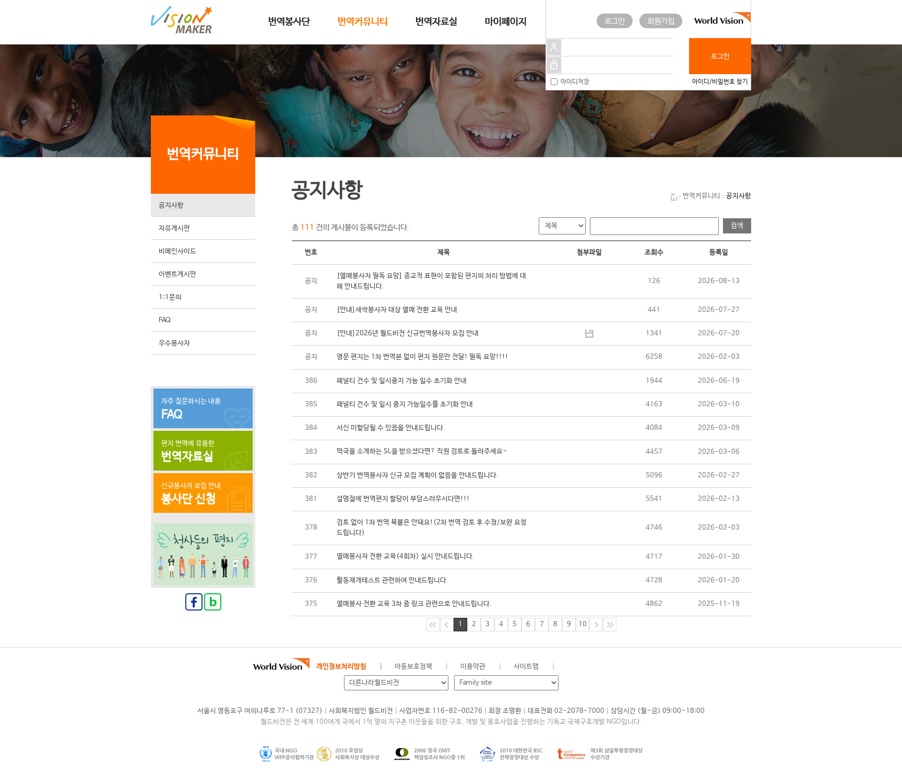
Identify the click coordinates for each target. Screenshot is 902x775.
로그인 (614, 21)
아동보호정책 (413, 667)
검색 (737, 226)
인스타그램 (644, 667)
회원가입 (660, 21)
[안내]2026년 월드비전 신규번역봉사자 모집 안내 (408, 333)
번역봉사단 (289, 22)
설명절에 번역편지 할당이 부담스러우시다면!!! (403, 499)
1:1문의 (170, 297)
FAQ (165, 320)
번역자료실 (436, 22)
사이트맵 (526, 667)
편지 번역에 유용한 (188, 452)
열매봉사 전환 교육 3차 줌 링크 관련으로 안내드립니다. (414, 604)
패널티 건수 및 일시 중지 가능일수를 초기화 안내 (405, 404)
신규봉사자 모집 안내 (191, 494)
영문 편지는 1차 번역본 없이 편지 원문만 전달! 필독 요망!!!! (422, 357)
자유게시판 (174, 228)
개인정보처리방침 (341, 667)
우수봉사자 (174, 343)
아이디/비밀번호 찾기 (720, 82)
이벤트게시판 (177, 274)
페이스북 (597, 667)
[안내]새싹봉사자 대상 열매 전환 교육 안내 (397, 310)
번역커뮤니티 (363, 22)
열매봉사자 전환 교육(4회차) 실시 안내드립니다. (405, 556)
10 (582, 624)
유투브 (667, 667)
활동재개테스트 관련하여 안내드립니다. (392, 580)
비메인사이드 (177, 251)
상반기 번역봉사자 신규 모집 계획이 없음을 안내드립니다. (418, 475)
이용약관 (472, 667)
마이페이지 (506, 22)
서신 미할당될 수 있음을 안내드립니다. (391, 428)
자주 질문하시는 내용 (191, 409)
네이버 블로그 (620, 667)
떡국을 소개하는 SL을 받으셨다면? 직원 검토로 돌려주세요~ (422, 451)
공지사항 (171, 205)
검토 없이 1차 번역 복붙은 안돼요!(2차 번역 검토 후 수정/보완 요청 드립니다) (432, 528)
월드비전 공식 (573, 667)
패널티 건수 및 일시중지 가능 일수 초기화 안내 (402, 381)
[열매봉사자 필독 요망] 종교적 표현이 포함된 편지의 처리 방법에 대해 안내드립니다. (431, 281)
